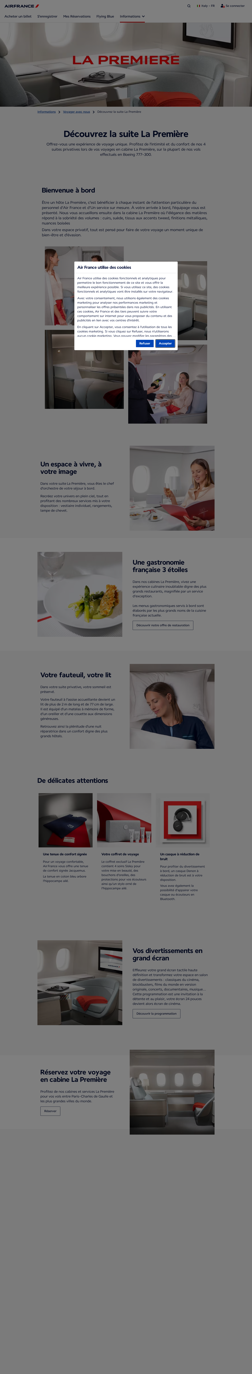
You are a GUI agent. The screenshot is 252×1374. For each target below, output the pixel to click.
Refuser (144, 343)
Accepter (165, 343)
